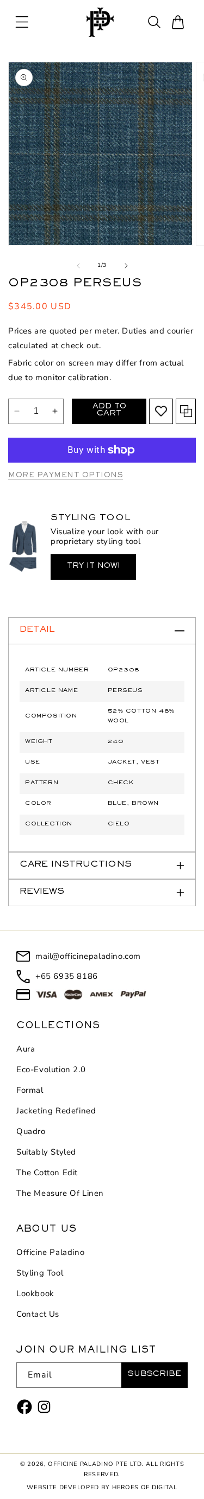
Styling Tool (39, 1272)
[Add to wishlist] (161, 411)
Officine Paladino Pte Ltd (95, 1464)
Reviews (42, 892)
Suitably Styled (46, 1151)
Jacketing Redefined (56, 1110)
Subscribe (154, 1375)
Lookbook (35, 1293)
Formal (30, 1090)
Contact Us (37, 1314)
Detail (37, 630)
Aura (25, 1048)
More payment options (65, 476)
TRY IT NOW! (93, 566)
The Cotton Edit (47, 1172)
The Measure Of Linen (60, 1193)
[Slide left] (78, 266)
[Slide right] (126, 266)
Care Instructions (76, 865)
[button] (22, 22)
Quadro (31, 1131)
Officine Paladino (50, 1252)
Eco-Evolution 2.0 (50, 1069)
